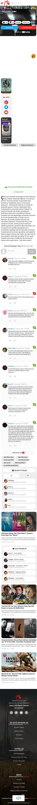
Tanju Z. (10, 276)
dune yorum (7, 462)
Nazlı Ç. (10, 384)
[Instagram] (6, 102)
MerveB (10, 258)
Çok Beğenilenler (19, 753)
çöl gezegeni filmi (9, 460)
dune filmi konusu (8, 457)
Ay (11, 475)
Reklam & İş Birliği (19, 783)
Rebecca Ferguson (27, 145)
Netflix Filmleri (19, 731)
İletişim (19, 780)
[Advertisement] (18, 55)
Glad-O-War (12, 348)
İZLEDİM (18, 22)
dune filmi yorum (22, 457)
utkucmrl (11, 423)
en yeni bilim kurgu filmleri (11, 465)
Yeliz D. (10, 294)
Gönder (31, 251)
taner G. (10, 405)
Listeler (19, 765)
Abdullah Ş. (11, 366)
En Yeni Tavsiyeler (19, 761)
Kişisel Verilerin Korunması (19, 791)
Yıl (27, 475)
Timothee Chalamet (10, 145)
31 (34, 22)
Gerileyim (19, 735)
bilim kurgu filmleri (20, 462)
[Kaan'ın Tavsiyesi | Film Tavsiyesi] (7, 2)
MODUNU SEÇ (9, 27)
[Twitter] (6, 107)
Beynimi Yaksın (19, 727)
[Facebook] (26, 712)
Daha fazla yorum (18, 452)
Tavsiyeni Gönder (19, 787)
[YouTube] (6, 112)
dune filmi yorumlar (23, 460)
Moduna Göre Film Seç (19, 757)
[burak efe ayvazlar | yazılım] (18, 798)
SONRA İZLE (26, 22)
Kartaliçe (11, 328)
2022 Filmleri (19, 738)
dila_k (10, 310)
